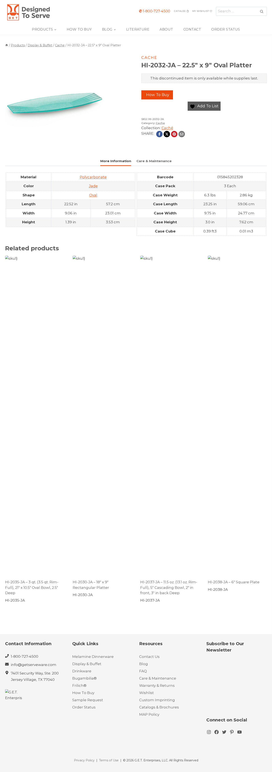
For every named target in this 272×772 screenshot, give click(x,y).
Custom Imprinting (157, 700)
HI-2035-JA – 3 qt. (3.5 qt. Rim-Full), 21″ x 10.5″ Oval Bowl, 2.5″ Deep (31, 587)
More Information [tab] (115, 161)
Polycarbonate (93, 177)
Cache (149, 57)
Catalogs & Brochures (159, 707)
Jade (93, 186)
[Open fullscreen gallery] (99, 145)
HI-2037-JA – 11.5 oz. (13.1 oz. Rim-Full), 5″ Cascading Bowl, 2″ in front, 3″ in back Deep (168, 587)
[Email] (181, 134)
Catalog (180, 11)
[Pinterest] (174, 134)
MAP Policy (149, 714)
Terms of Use (109, 760)
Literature (138, 29)
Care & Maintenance (157, 678)
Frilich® (79, 685)
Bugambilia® (84, 678)
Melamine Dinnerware (93, 656)
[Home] (6, 45)
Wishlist (146, 693)
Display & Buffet (86, 664)
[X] (167, 134)
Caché (167, 128)
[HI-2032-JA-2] (54, 100)
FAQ (143, 671)
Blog (143, 664)
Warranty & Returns (157, 685)
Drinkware (81, 671)
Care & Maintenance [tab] (154, 161)
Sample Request (87, 700)
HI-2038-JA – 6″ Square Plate (233, 582)
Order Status (225, 29)
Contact (192, 29)
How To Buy (79, 29)
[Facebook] (159, 134)
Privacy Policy (84, 760)
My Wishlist (200, 11)
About (166, 29)
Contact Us (149, 656)
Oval (93, 195)
